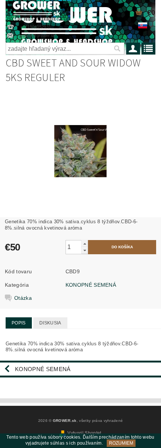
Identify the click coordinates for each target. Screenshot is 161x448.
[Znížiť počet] (84, 250)
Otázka (23, 298)
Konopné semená (42, 369)
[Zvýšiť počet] (84, 243)
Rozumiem (121, 443)
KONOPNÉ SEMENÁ (91, 285)
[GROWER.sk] (38, 9)
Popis (19, 323)
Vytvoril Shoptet (84, 433)
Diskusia (50, 323)
